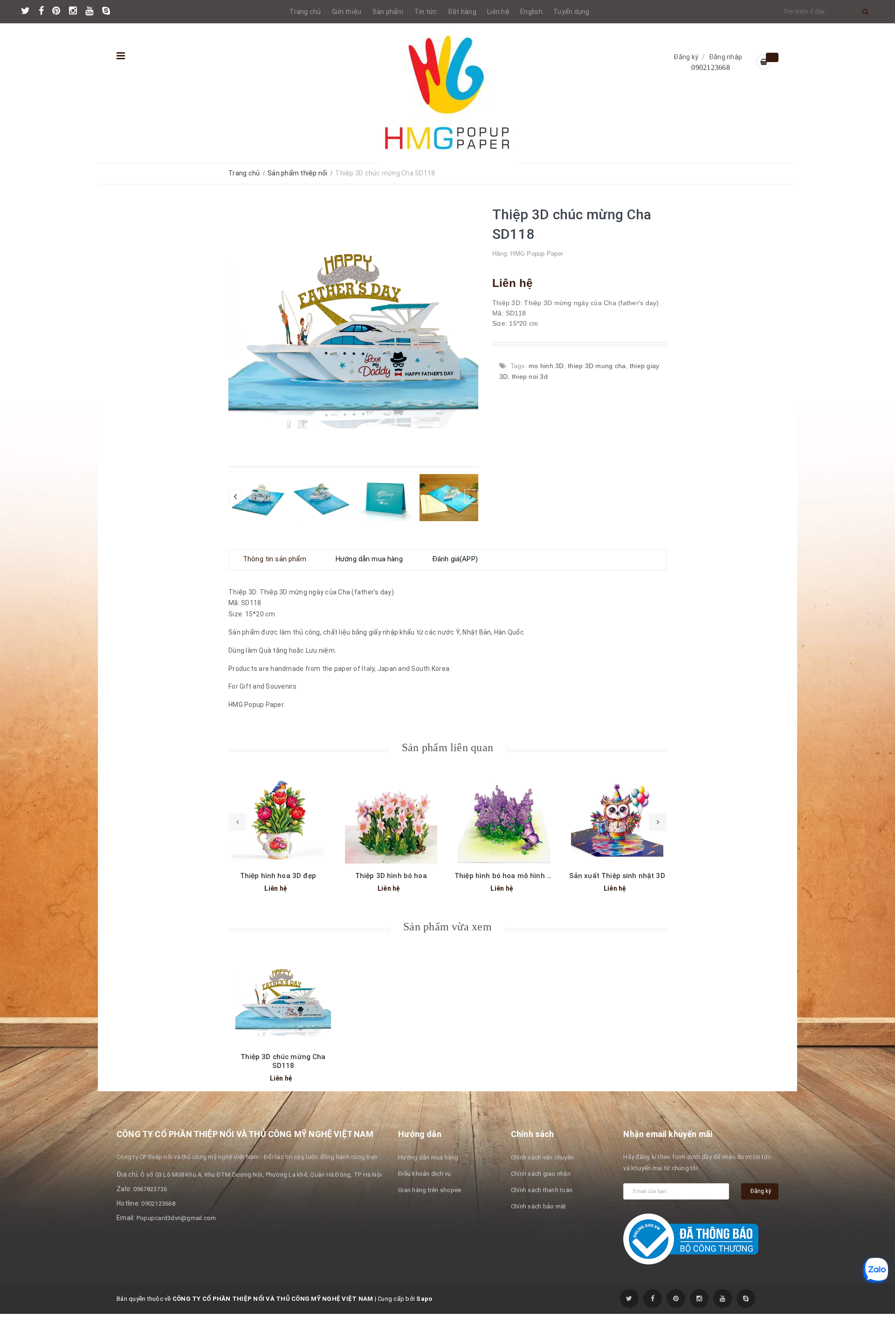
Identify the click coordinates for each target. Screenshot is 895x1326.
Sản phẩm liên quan (447, 760)
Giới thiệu (347, 11)
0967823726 (150, 1201)
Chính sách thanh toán (541, 1202)
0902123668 (710, 67)
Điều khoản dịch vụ (424, 1185)
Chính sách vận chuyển (542, 1169)
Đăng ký (686, 57)
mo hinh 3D (546, 366)
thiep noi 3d (530, 376)
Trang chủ (305, 11)
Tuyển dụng (571, 11)
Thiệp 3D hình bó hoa (391, 888)
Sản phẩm (388, 11)
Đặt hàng (462, 11)
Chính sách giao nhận (541, 1185)
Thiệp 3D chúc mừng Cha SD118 (283, 1073)
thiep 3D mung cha (597, 366)
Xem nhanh (278, 827)
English (531, 11)
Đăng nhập (725, 57)
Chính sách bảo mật (538, 1218)
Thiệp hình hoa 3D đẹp (278, 888)
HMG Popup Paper (536, 253)
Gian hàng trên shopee (429, 1202)
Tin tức (425, 11)
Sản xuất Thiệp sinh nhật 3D (617, 888)
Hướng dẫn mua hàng (428, 1169)
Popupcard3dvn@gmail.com (176, 1230)
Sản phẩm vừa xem (447, 939)
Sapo (424, 1310)
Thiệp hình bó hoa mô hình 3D (505, 888)
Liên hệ (498, 11)
